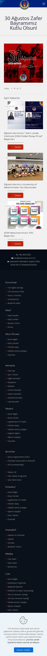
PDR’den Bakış (13, 425)
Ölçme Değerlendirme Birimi (19, 457)
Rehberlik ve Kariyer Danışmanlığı (20, 590)
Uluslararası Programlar (17, 583)
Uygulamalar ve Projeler (17, 422)
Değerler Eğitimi (14, 433)
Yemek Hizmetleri (14, 390)
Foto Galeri (12, 559)
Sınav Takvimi (13, 515)
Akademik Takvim (14, 547)
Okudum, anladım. (24, 650)
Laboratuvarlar (13, 401)
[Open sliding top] (2, 2)
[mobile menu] (44, 4)
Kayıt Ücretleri (13, 319)
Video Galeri (12, 563)
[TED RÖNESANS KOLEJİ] (24, 3)
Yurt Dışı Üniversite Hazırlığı (18, 598)
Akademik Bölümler (15, 587)
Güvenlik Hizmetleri (15, 398)
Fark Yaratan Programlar (17, 476)
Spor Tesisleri (13, 374)
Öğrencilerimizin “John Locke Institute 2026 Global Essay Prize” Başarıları (23, 136)
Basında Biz (12, 567)
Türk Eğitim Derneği (15, 288)
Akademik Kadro (14, 303)
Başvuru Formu (14, 323)
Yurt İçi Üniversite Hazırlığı (18, 594)
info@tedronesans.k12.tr (25, 258)
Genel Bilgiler (13, 339)
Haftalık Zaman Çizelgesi (17, 351)
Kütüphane (12, 382)
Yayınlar (11, 539)
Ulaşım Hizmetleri (14, 394)
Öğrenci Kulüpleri (14, 437)
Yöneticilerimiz (13, 299)
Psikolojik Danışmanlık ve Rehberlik (21, 461)
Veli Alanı (11, 543)
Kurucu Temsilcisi (14, 295)
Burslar (10, 327)
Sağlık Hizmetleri (14, 378)
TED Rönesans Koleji (16, 291)
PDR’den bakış (13, 347)
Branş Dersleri (13, 343)
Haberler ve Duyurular (16, 535)
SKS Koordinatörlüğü (16, 464)
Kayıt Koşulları (13, 315)
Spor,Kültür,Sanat (14, 480)
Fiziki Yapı (11, 371)
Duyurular (11, 355)
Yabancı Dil (12, 472)
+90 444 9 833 (25, 254)
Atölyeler (11, 386)
